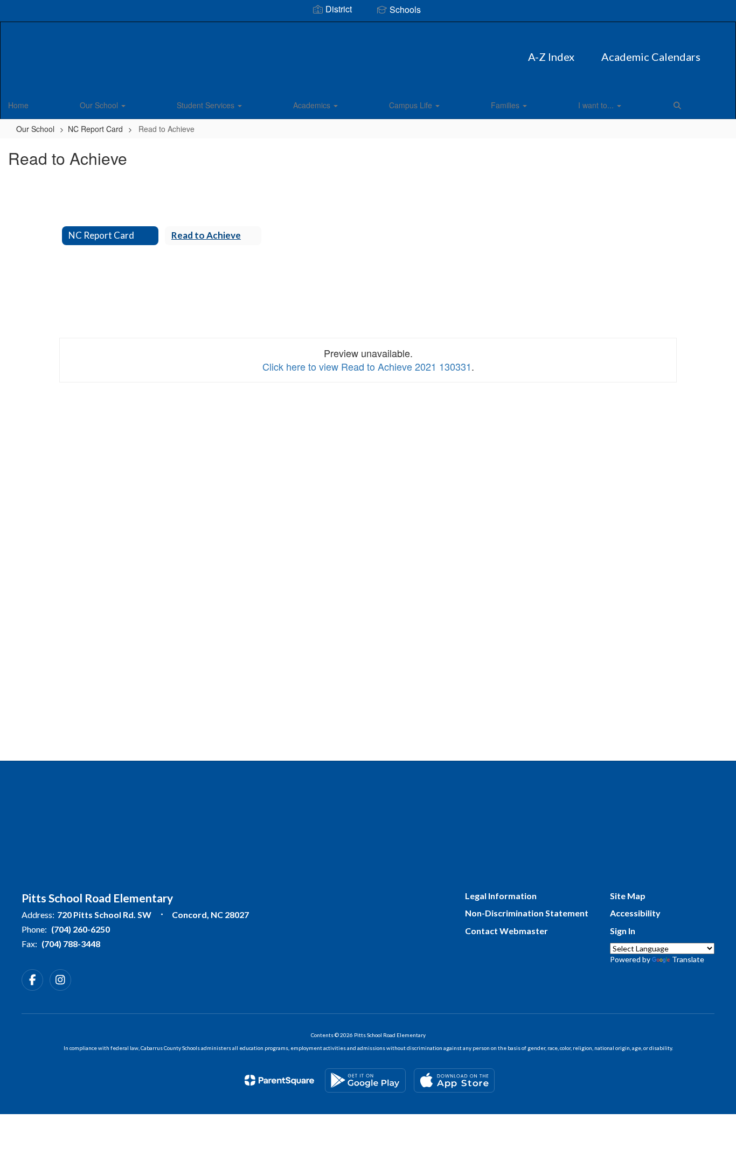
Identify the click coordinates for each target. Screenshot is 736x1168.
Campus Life (411, 105)
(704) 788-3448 (70, 943)
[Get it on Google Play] (365, 1080)
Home (18, 105)
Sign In (622, 931)
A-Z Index (551, 56)
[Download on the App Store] (454, 1080)
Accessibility (635, 913)
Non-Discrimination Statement (526, 913)
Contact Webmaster (506, 931)
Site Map (627, 896)
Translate (688, 959)
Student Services (207, 105)
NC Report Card (95, 128)
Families (506, 105)
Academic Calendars (650, 56)
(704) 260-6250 (80, 929)
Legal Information (501, 896)
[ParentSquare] (279, 1080)
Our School (100, 105)
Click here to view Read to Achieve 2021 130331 (366, 366)
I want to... (597, 105)
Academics (312, 105)
